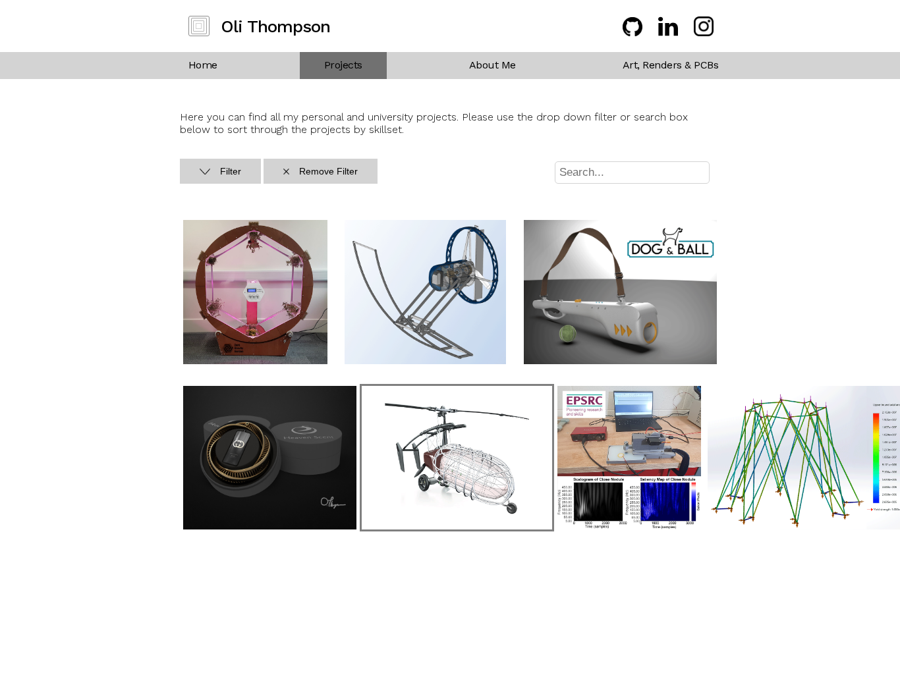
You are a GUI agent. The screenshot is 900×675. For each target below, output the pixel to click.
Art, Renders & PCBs (671, 65)
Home (202, 65)
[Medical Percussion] (629, 525)
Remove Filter (328, 171)
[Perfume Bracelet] (269, 525)
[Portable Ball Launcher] (620, 360)
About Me (492, 65)
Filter (230, 171)
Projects (343, 65)
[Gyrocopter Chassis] (457, 525)
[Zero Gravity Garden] (255, 360)
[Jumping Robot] (425, 360)
